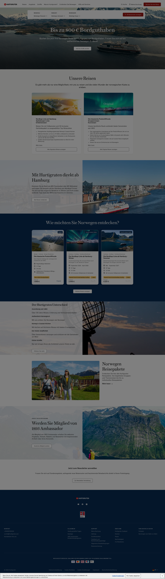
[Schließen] (162, 576)
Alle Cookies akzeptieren (133, 576)
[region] (82, 576)
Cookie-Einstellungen (118, 576)
